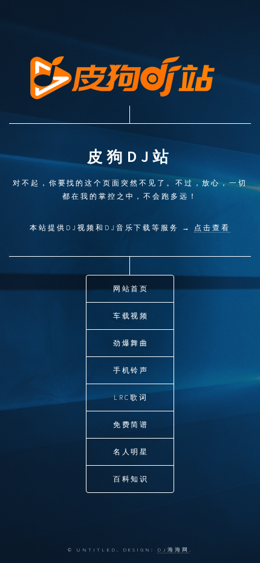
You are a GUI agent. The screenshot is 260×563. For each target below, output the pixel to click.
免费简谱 (131, 424)
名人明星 (131, 451)
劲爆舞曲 (131, 342)
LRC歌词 (131, 397)
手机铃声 (131, 370)
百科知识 (131, 478)
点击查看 (212, 227)
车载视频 (131, 315)
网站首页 (131, 288)
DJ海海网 (173, 549)
